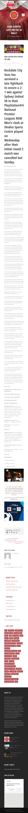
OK (19, 789)
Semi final (18, 668)
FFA (10, 635)
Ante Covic (11, 630)
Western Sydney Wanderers (11, 679)
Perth (17, 653)
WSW (16, 681)
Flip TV (6, 638)
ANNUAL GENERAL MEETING (12, 581)
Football (16, 638)
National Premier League (11, 650)
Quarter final (15, 658)
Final (21, 635)
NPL (19, 650)
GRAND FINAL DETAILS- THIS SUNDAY (14, 587)
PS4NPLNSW (7, 658)
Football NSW (8, 166)
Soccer (6, 671)
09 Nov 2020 (14, 747)
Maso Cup (7, 648)
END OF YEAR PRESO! (10, 584)
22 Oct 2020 (14, 756)
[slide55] (14, 49)
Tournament (15, 673)
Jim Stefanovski (17, 63)
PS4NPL (14, 656)
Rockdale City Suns (9, 663)
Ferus (6, 635)
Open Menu (23, 15)
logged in (12, 567)
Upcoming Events (10, 606)
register (11, 661)
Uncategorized (9, 600)
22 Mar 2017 (8, 63)
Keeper (18, 645)
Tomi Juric (7, 673)
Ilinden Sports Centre (10, 643)
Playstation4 (8, 656)
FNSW (11, 638)
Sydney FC (20, 671)
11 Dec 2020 (14, 741)
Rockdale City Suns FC (10, 666)
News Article (8, 65)
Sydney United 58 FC (18, 490)
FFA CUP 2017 (15, 635)
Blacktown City (8, 633)
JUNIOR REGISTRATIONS (10, 645)
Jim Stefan (19, 643)
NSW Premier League (9, 653)
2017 (6, 630)
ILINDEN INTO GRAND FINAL (12, 590)
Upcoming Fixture (10, 609)
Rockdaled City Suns (9, 668)
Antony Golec (19, 630)
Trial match (8, 676)
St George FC (13, 671)
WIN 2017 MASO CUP (9, 681)
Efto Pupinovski (18, 633)
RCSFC (6, 661)
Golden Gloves (15, 640)
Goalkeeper (7, 640)
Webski (22, 811)
